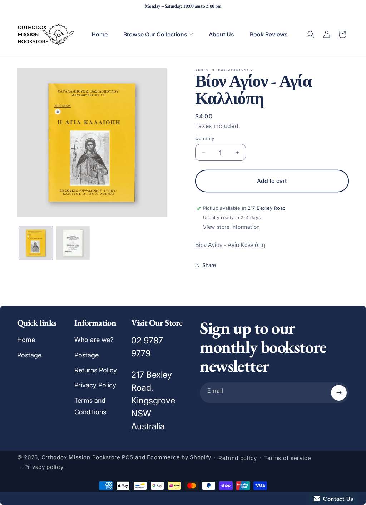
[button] (158, 34)
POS (128, 457)
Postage (29, 355)
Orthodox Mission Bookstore (80, 457)
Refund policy (237, 458)
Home (26, 339)
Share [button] (209, 265)
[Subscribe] (339, 393)
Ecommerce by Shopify (179, 457)
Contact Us (336, 499)
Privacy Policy (95, 385)
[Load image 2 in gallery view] (73, 243)
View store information (231, 227)
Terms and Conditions (90, 406)
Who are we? (93, 339)
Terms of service (287, 458)
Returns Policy (95, 370)
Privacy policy (44, 467)
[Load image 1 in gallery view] (36, 243)
